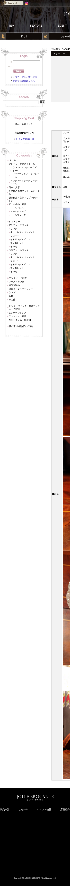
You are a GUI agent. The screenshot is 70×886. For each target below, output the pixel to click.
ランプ (12, 292)
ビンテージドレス (17, 312)
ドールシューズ (18, 211)
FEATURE (36, 25)
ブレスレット (17, 243)
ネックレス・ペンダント (22, 232)
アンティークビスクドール (22, 163)
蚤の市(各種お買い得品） (21, 326)
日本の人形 (14, 187)
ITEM (11, 25)
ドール (12, 160)
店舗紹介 (65, 809)
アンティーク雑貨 (18, 278)
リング (13, 228)
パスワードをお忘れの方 (25, 77)
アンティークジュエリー (21, 225)
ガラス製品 (14, 285)
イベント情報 (44, 809)
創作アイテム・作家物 (20, 319)
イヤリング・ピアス (20, 239)
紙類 (11, 296)
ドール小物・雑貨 (17, 204)
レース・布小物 (16, 281)
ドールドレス (17, 207)
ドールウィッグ (18, 215)
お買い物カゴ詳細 (25, 138)
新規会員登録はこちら (24, 80)
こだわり (23, 809)
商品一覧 (5, 809)
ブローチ (14, 235)
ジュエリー (14, 221)
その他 (13, 246)
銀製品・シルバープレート (22, 288)
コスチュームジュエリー (21, 250)
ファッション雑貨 (17, 316)
